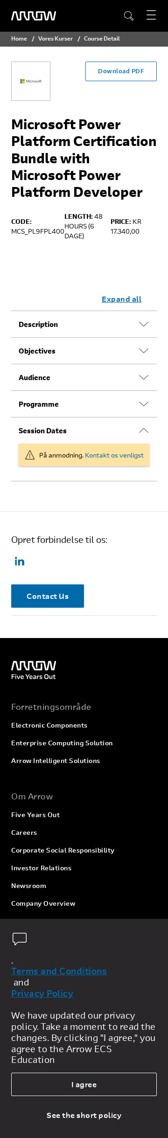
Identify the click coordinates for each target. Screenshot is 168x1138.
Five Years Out (35, 814)
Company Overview (43, 903)
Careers (24, 832)
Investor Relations (41, 867)
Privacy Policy (42, 993)
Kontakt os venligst (114, 455)
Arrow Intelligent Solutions (55, 760)
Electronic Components (49, 725)
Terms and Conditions (59, 971)
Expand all (121, 299)
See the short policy (84, 1115)
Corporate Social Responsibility (63, 850)
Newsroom (28, 885)
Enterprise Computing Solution (62, 742)
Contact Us (48, 596)
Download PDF (121, 71)
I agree (84, 1084)
